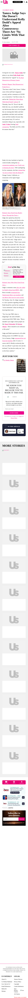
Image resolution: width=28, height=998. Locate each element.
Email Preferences (6, 986)
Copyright (16, 984)
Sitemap (4, 991)
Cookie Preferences (19, 986)
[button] (24, 2)
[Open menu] (2, 1)
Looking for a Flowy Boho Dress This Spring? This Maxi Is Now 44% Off (18, 272)
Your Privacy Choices (16, 990)
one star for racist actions (13, 297)
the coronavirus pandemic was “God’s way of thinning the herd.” (13, 165)
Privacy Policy (14, 418)
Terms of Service (18, 979)
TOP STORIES (13, 45)
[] (6, 124)
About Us (4, 979)
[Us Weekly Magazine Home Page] (5, 2)
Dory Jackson (7, 42)
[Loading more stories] (14, 462)
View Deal (18, 276)
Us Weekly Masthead (7, 981)
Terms (20, 416)
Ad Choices (17, 994)
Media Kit (4, 988)
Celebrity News (8, 10)
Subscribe (17, 2)
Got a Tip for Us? (6, 984)
